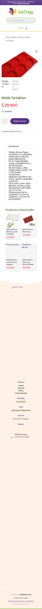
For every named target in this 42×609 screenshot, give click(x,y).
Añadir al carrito (20, 121)
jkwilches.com (25, 595)
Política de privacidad (21, 598)
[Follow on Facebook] (15, 427)
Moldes (14, 37)
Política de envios (24, 3)
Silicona (21, 37)
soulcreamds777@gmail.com (21, 410)
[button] (36, 51)
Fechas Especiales (21, 393)
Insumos (21, 385)
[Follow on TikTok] (27, 427)
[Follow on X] (23, 427)
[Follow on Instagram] (19, 427)
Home (8, 37)
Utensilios (21, 388)
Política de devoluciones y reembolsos (21, 601)
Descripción (14, 146)
